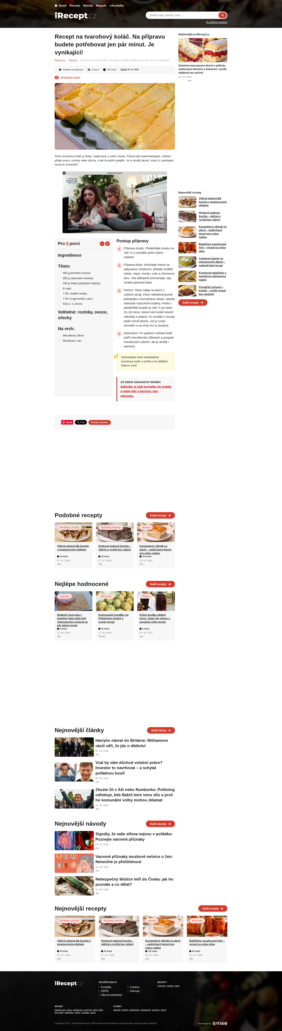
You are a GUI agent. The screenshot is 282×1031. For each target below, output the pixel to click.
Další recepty (158, 515)
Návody (88, 5)
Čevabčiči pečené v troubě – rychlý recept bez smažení (212, 291)
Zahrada (85, 1012)
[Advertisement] (115, 469)
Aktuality (117, 1010)
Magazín (101, 5)
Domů (62, 5)
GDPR (105, 991)
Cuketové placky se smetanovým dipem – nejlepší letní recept (212, 262)
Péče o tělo (98, 1010)
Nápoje (146, 596)
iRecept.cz (60, 60)
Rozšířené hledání (216, 22)
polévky (170, 986)
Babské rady (60, 1010)
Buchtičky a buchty (69, 527)
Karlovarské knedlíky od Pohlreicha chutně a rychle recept (113, 618)
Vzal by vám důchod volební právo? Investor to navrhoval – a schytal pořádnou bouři (129, 767)
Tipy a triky (59, 1012)
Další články (158, 730)
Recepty (75, 5)
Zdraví (93, 1012)
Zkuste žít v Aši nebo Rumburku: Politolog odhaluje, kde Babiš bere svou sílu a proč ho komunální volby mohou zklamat (135, 794)
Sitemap (135, 991)
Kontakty (106, 987)
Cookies (135, 987)
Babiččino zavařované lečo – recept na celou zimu (212, 248)
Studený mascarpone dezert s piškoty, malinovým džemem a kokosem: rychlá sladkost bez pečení (202, 69)
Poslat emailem (99, 422)
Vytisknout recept (70, 77)
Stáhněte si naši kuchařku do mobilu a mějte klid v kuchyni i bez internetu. (146, 391)
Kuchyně (88, 1010)
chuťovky (64, 596)
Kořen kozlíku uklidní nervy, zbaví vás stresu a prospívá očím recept (155, 618)
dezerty (146, 527)
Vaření (77, 1012)
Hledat (223, 15)
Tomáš (123, 69)
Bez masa (106, 596)
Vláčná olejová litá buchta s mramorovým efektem (213, 202)
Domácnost (78, 1010)
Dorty (177, 986)
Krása (69, 1010)
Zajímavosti (146, 1010)
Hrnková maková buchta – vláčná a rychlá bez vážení (209, 216)
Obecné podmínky (111, 995)
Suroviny (155, 1010)
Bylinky (125, 1010)
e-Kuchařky (117, 5)
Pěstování (69, 1012)
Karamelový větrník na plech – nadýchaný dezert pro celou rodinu (155, 550)
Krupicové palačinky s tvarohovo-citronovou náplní (212, 276)
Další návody (158, 824)
